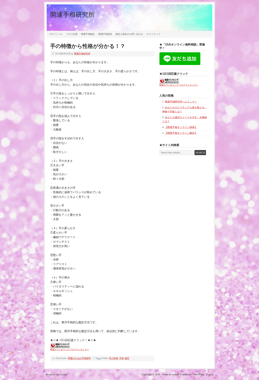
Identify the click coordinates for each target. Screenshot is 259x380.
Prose (165, 374)
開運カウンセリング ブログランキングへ (69, 349)
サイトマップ (153, 34)
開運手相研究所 (72, 14)
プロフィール (56, 34)
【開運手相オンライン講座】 (181, 127)
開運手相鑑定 (88, 34)
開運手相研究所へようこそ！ (181, 101)
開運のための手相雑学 (79, 358)
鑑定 (127, 358)
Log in (209, 374)
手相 (121, 358)
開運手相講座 (105, 34)
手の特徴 (113, 358)
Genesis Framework (181, 374)
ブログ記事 (72, 34)
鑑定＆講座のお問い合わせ (129, 34)
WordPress (199, 374)
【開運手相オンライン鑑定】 (181, 133)
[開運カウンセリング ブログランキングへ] (60, 346)
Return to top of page (56, 374)
